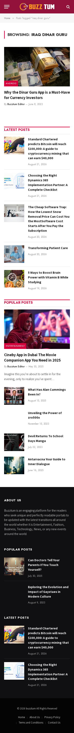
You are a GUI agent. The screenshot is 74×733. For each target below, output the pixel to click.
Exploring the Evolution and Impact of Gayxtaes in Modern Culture (48, 592)
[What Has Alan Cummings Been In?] (14, 396)
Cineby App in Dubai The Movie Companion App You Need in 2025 (32, 357)
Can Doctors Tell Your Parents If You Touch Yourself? (44, 565)
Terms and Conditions (31, 722)
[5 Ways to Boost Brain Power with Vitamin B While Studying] (14, 279)
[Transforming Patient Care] (14, 254)
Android (11, 83)
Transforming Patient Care (48, 248)
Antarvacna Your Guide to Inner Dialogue (46, 461)
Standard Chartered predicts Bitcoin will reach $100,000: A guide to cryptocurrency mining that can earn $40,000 (48, 148)
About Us (35, 717)
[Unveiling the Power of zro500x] (14, 419)
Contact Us (54, 722)
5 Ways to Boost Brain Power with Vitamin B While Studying (48, 277)
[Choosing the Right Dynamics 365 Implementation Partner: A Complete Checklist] (14, 181)
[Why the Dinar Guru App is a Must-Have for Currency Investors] (37, 66)
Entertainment (15, 345)
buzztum (31, 708)
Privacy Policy (52, 717)
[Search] (68, 6)
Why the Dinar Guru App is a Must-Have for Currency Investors (37, 95)
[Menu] (6, 6)
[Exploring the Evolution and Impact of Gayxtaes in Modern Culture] (14, 593)
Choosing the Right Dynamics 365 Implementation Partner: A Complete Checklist (48, 182)
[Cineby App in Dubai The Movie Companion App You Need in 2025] (37, 329)
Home (21, 717)
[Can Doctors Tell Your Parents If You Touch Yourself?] (14, 566)
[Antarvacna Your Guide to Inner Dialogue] (14, 465)
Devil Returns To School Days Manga (45, 438)
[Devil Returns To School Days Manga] (14, 442)
